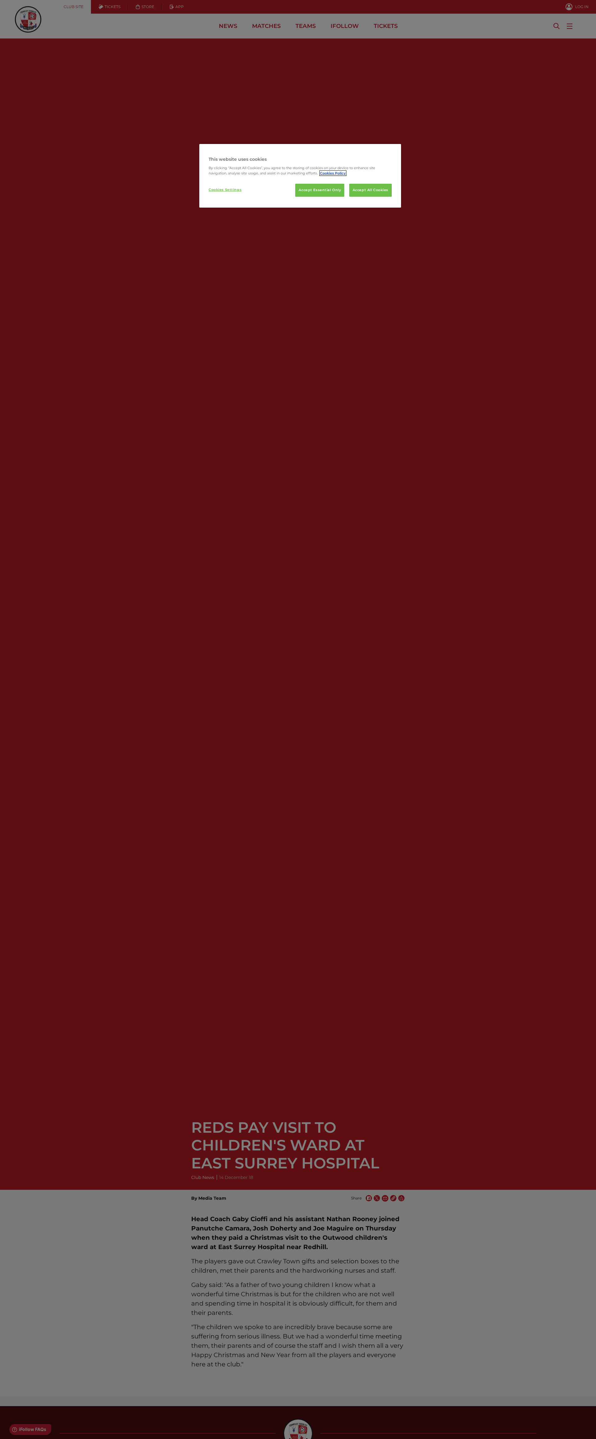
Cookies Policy (333, 173)
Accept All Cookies (370, 190)
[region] (300, 176)
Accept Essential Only (320, 190)
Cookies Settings (225, 189)
